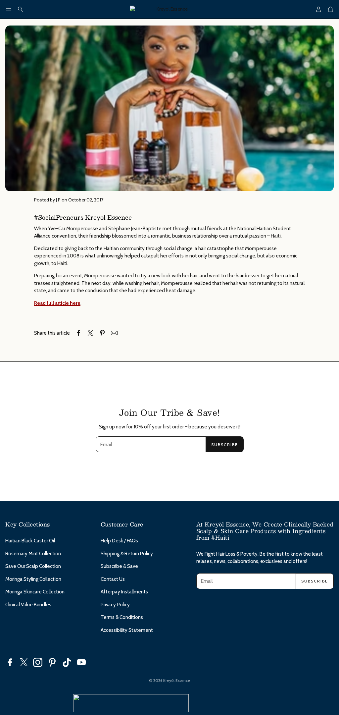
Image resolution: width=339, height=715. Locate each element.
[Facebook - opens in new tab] (10, 662)
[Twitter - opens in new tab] (24, 662)
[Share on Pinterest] (102, 333)
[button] (8, 9)
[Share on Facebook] (78, 333)
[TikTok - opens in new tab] (67, 662)
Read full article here (57, 303)
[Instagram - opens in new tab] (37, 662)
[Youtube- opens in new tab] (81, 662)
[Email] (114, 333)
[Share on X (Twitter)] (90, 333)
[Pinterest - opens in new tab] (52, 662)
